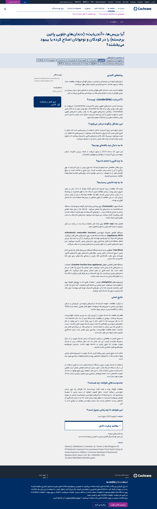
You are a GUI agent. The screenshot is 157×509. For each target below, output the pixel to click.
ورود (24, 2)
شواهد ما (113, 22)
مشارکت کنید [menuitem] (99, 8)
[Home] (141, 9)
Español (140, 2)
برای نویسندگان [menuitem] (58, 8)
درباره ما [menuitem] (121, 8)
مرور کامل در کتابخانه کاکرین (48, 103)
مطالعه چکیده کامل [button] (109, 426)
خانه (122, 22)
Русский (125, 2)
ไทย (92, 2)
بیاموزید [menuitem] (88, 8)
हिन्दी (60, 63)
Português (50, 60)
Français (133, 2)
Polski (85, 63)
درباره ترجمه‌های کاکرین (66, 2)
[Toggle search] (5, 9)
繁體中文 (86, 2)
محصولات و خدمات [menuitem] (74, 8)
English (147, 2)
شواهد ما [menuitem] (111, 8)
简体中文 (78, 2)
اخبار (44, 477)
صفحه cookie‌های (73, 498)
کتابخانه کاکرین (13, 2)
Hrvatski (118, 2)
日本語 (40, 60)
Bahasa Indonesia (72, 63)
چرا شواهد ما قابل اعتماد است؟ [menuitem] (83, 14)
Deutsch (110, 2)
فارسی (153, 2)
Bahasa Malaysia (101, 2)
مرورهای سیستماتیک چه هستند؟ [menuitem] (111, 14)
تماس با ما (42, 475)
